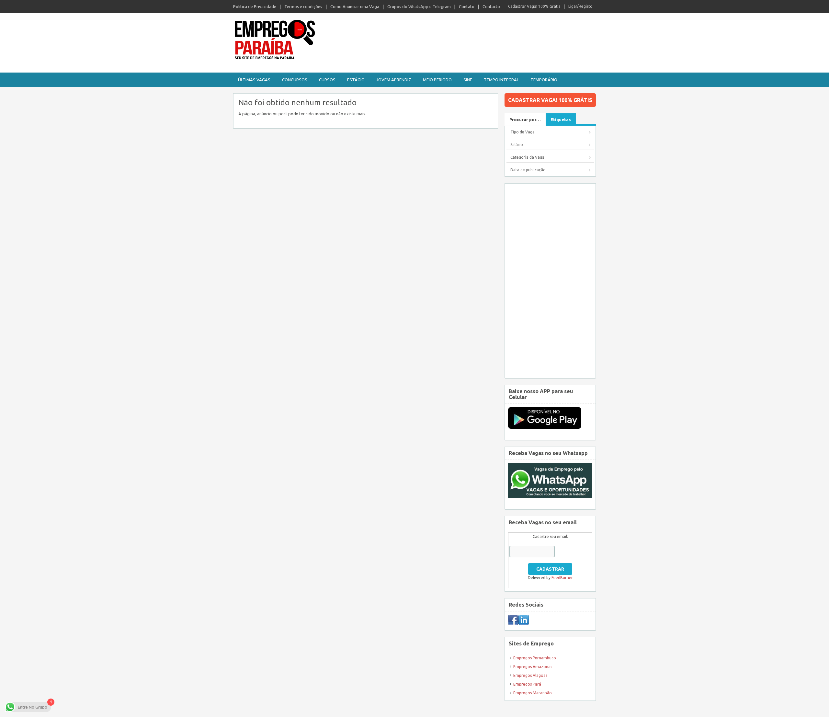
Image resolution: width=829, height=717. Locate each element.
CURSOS (327, 79)
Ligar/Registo (580, 6)
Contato (466, 6)
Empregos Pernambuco (534, 658)
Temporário (543, 79)
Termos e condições (303, 6)
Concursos (294, 79)
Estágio (356, 79)
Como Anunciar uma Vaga (354, 6)
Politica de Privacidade (254, 6)
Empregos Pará (527, 684)
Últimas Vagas (254, 79)
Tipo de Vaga (522, 132)
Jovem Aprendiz (393, 79)
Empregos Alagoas (530, 675)
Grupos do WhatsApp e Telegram (419, 6)
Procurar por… (525, 119)
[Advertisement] (550, 281)
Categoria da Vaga (527, 157)
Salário (516, 144)
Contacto (491, 6)
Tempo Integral (501, 79)
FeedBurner (562, 577)
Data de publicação (528, 170)
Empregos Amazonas (532, 667)
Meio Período (437, 79)
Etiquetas (561, 119)
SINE (467, 79)
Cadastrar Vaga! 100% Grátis (534, 6)
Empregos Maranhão (532, 693)
